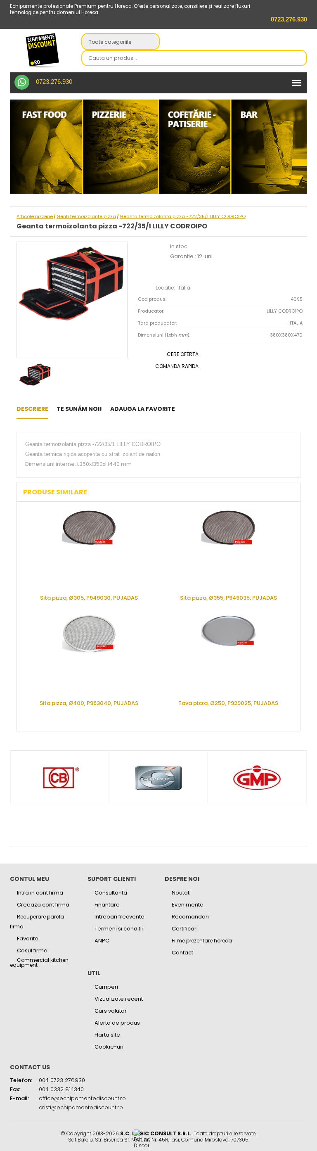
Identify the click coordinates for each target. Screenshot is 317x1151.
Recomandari (190, 917)
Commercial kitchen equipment (39, 963)
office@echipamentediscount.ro (82, 1098)
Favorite (27, 938)
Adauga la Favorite (142, 409)
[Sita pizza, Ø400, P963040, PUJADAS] (89, 654)
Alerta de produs (117, 1023)
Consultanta (111, 893)
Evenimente (187, 905)
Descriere (32, 409)
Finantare (107, 905)
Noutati (181, 893)
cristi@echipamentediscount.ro (81, 1107)
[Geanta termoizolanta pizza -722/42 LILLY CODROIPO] (198, 409)
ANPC (102, 941)
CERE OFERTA (183, 354)
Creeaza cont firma (43, 905)
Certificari (185, 929)
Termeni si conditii (119, 929)
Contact (182, 952)
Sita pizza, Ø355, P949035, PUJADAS (228, 597)
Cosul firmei (33, 950)
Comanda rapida (177, 366)
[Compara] (211, 409)
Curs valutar (111, 1011)
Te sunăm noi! (79, 409)
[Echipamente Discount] (42, 50)
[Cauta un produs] (298, 58)
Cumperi (106, 987)
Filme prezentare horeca (202, 940)
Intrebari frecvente (119, 917)
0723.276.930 (54, 81)
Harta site (107, 1035)
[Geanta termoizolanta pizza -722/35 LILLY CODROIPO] (185, 409)
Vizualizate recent (119, 999)
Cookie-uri (109, 1047)
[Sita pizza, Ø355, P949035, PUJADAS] (228, 549)
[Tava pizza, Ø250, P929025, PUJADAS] (228, 654)
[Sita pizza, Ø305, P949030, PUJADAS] (89, 549)
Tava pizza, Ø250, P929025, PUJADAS (228, 702)
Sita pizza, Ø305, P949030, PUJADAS (89, 597)
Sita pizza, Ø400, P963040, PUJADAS (89, 702)
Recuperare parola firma (37, 921)
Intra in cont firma (40, 893)
